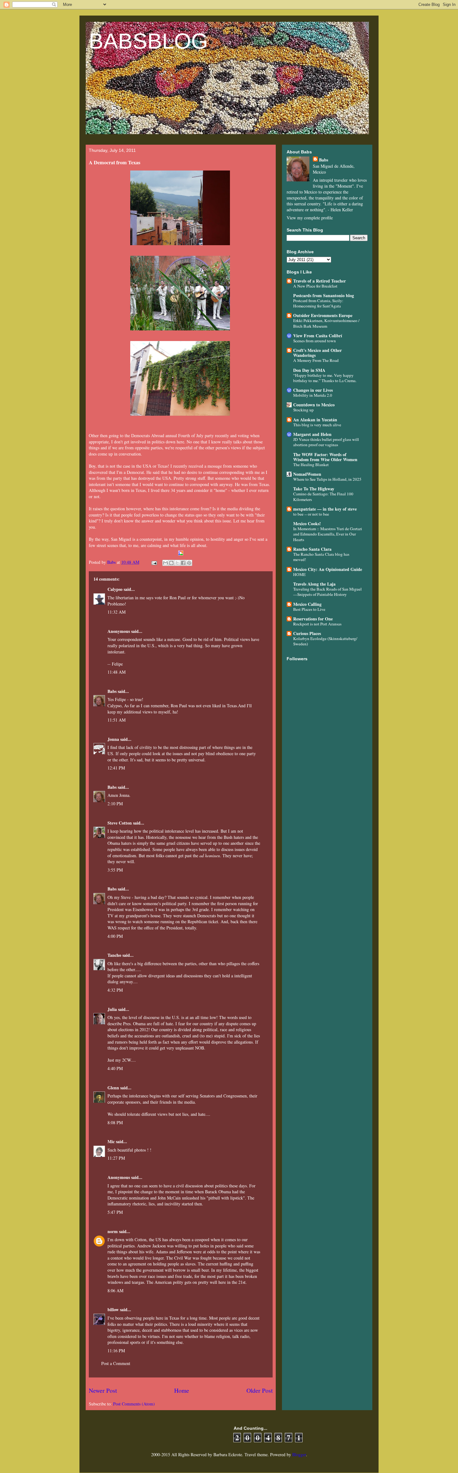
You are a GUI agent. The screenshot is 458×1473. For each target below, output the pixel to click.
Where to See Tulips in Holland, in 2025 (327, 479)
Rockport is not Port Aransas (317, 624)
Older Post (259, 1390)
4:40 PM (115, 1068)
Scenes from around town (314, 341)
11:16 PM (116, 1351)
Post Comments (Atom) (134, 1404)
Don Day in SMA (309, 370)
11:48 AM (116, 672)
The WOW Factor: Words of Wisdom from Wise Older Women (325, 457)
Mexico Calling (307, 604)
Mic (111, 1141)
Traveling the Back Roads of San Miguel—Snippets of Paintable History (327, 591)
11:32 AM (116, 612)
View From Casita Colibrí (317, 335)
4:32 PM (115, 990)
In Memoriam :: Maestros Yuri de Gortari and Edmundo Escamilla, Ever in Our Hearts (327, 534)
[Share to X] (177, 563)
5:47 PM (115, 1212)
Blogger (299, 1454)
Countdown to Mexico (314, 404)
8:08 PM (115, 1122)
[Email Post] (153, 562)
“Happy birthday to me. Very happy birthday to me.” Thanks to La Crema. (324, 377)
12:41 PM (116, 768)
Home (181, 1390)
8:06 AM (115, 1290)
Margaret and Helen (312, 434)
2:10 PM (115, 804)
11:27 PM (116, 1158)
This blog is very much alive (317, 425)
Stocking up (303, 410)
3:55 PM (115, 870)
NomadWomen (307, 474)
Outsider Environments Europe (322, 315)
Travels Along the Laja (314, 584)
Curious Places (307, 633)
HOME (299, 574)
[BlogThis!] (171, 563)
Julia (112, 1009)
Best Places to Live (309, 609)
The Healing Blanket (311, 464)
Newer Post (103, 1390)
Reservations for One (313, 618)
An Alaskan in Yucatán (315, 419)
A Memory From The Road (316, 360)
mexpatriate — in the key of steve (325, 509)
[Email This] (165, 563)
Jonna (113, 739)
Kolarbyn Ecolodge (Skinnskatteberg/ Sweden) (325, 641)
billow (113, 1309)
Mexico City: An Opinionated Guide (327, 569)
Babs (112, 691)
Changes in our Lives (313, 390)
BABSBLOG (148, 41)
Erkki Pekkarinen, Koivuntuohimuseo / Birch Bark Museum (326, 323)
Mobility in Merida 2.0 (312, 395)
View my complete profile (310, 218)
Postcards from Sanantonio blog (323, 295)
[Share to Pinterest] (189, 563)
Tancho (114, 955)
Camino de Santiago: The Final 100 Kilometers (323, 496)
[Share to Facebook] (183, 563)
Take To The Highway (313, 488)
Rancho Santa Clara (312, 549)
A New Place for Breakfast (315, 286)
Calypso (114, 589)
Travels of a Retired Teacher (319, 281)
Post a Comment (115, 1363)
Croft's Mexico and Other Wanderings (317, 352)
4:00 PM (115, 936)
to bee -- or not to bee (311, 514)
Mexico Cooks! (307, 523)
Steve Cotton (119, 823)
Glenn (113, 1087)
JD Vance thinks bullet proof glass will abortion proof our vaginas (326, 442)
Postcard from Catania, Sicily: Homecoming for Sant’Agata (318, 303)
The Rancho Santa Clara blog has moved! (321, 556)
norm (112, 1231)
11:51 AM (116, 720)
